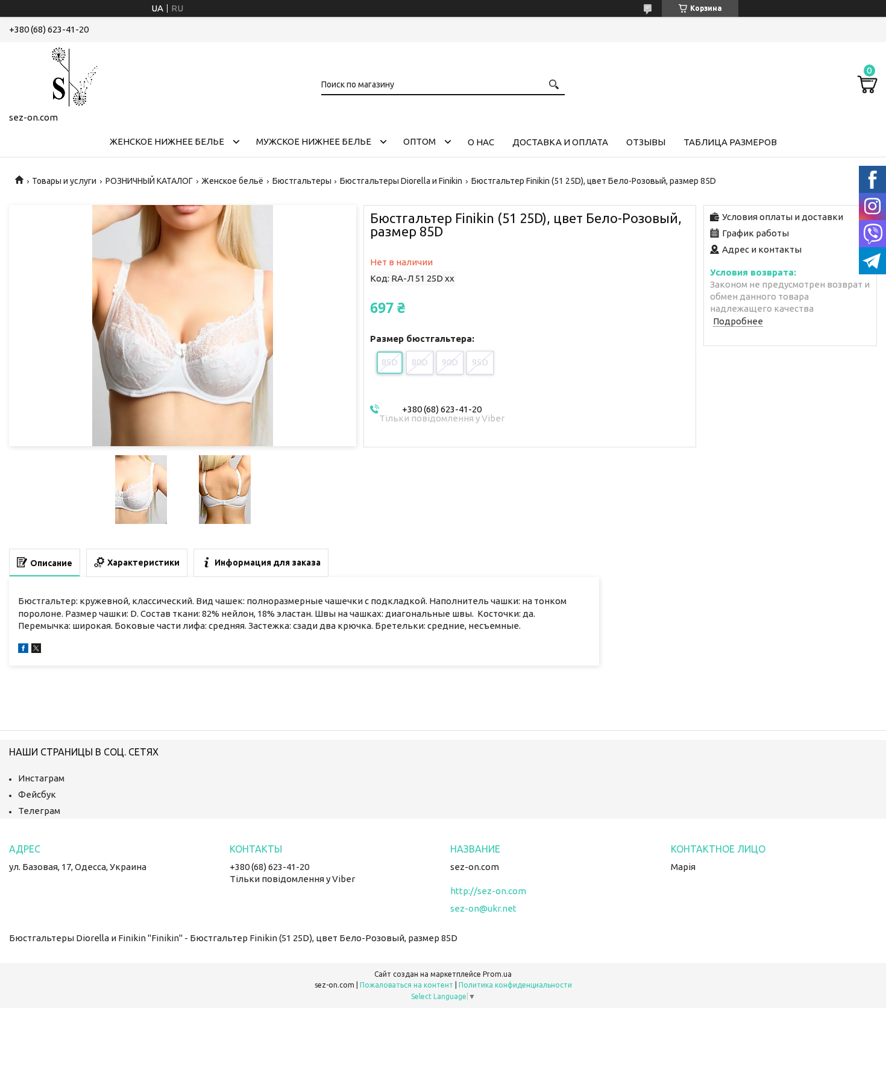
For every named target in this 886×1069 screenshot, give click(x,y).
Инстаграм (41, 778)
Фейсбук (37, 794)
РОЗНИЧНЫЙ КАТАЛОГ (149, 181)
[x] (36, 650)
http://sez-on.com (488, 891)
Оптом (419, 141)
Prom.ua (497, 974)
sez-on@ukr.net (483, 908)
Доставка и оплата (560, 142)
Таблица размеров (730, 142)
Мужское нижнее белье (313, 141)
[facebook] (23, 650)
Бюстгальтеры (301, 181)
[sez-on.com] (69, 74)
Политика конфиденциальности (515, 985)
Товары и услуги (64, 181)
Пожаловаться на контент (406, 985)
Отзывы (645, 142)
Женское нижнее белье (167, 141)
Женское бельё (232, 181)
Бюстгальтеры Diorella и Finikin (401, 181)
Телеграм (39, 811)
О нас (481, 142)
